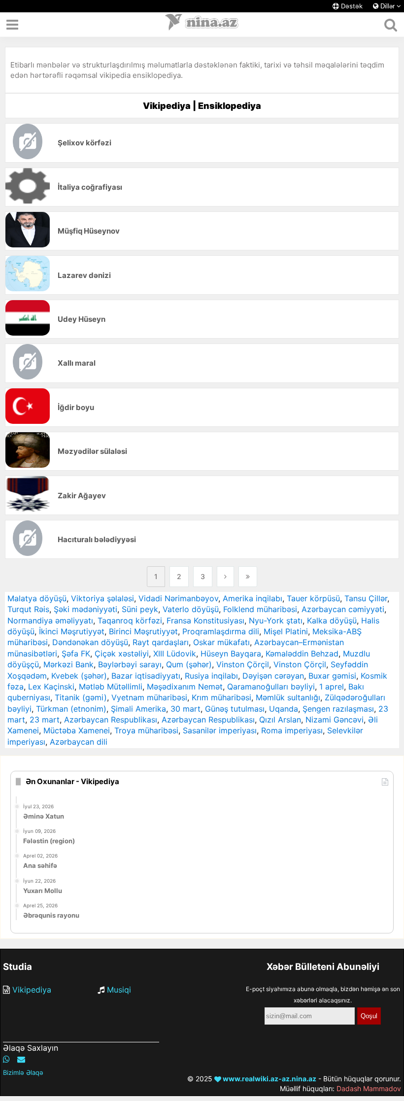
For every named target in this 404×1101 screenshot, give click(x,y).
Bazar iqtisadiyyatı (145, 676)
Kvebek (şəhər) (79, 676)
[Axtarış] (390, 24)
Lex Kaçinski (51, 686)
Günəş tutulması (235, 709)
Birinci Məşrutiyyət (143, 631)
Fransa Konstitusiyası (205, 620)
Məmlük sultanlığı (288, 697)
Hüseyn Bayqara (231, 653)
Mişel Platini (286, 631)
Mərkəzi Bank (68, 664)
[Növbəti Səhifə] (225, 576)
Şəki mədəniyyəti (85, 609)
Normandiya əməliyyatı (50, 620)
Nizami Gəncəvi (334, 719)
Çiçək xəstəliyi (122, 653)
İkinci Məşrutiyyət (71, 631)
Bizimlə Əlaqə (23, 1072)
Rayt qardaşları (161, 642)
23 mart (45, 719)
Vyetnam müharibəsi (149, 697)
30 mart (185, 709)
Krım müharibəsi (221, 697)
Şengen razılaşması (338, 709)
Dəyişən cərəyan (273, 676)
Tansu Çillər (365, 598)
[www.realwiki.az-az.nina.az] (202, 24)
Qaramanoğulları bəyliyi (271, 686)
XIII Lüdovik (174, 653)
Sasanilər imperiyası (220, 730)
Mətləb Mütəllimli (110, 686)
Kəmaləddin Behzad (302, 653)
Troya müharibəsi (146, 730)
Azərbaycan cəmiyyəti (343, 609)
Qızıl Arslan (280, 719)
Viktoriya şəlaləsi (102, 598)
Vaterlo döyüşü (191, 609)
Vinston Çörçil (242, 664)
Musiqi (119, 990)
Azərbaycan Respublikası (110, 719)
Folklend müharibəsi (260, 609)
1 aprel (331, 686)
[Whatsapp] (6, 1059)
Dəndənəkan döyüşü (90, 642)
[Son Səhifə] (247, 576)
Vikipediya (31, 990)
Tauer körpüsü (313, 598)
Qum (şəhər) (189, 664)
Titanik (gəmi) (81, 697)
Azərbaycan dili (78, 742)
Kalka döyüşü (332, 620)
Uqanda (283, 709)
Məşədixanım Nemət (185, 686)
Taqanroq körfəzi (130, 620)
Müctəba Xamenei (76, 730)
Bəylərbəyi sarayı (130, 664)
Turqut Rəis (28, 609)
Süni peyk (140, 609)
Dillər (387, 6)
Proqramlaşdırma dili (220, 631)
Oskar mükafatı (221, 642)
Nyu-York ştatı (276, 620)
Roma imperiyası (292, 730)
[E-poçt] (21, 1059)
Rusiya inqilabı (211, 676)
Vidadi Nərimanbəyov (178, 598)
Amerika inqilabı (252, 598)
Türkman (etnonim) (71, 709)
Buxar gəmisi (332, 676)
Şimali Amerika (138, 709)
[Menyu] (12, 24)
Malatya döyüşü (37, 598)
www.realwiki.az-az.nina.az (268, 1078)
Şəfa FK (76, 653)
